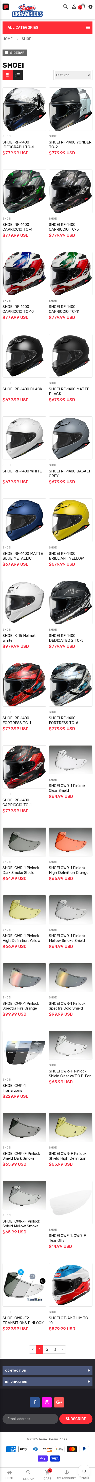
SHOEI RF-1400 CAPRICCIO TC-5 (64, 227)
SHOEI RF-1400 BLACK (22, 389)
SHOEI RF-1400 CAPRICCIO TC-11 (64, 309)
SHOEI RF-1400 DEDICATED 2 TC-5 (66, 638)
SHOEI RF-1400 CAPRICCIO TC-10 (18, 309)
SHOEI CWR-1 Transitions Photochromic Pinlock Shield (22, 1092)
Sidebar (17, 53)
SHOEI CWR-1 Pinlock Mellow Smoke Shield (67, 938)
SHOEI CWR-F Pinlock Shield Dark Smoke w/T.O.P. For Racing (21, 1158)
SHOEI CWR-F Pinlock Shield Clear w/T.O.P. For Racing (70, 1076)
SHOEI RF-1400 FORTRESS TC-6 (63, 720)
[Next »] (62, 1349)
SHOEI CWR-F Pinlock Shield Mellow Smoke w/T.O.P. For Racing (21, 1226)
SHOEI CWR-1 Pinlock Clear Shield (67, 788)
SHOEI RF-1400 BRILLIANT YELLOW (66, 556)
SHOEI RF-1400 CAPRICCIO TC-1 (17, 802)
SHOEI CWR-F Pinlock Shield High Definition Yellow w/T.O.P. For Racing (67, 1160)
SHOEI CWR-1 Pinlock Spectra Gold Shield (67, 1006)
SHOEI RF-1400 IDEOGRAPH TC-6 (18, 144)
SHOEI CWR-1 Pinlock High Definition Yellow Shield (22, 941)
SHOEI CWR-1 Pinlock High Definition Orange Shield (68, 873)
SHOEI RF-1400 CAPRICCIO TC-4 (17, 227)
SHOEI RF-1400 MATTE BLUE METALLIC (23, 556)
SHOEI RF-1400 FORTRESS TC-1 (17, 720)
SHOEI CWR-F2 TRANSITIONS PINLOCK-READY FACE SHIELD (24, 1323)
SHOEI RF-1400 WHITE (22, 471)
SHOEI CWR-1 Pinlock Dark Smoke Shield (21, 870)
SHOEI (7, 136)
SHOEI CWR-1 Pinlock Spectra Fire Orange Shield (21, 1008)
